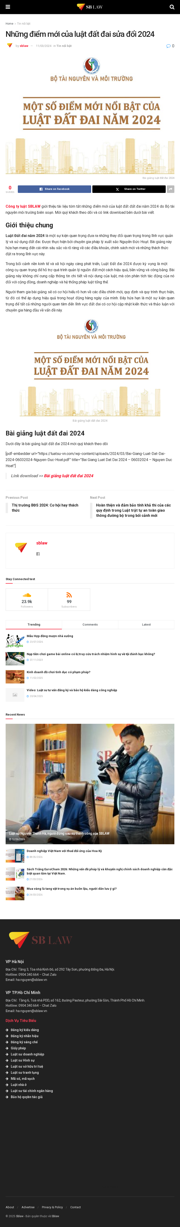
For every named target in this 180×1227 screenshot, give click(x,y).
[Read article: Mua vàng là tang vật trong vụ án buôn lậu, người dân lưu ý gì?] (15, 893)
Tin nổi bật (23, 23)
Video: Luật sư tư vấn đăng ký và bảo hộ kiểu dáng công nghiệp (72, 690)
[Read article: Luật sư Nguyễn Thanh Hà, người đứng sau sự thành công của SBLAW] (90, 784)
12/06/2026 (18, 839)
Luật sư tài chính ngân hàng (32, 1091)
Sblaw (19, 1216)
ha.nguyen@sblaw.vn (31, 980)
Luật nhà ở (18, 1085)
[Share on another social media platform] (170, 189)
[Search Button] (172, 7)
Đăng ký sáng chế (24, 1042)
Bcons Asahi (109, 1187)
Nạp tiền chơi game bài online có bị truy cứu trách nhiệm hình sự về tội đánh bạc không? (91, 654)
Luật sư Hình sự (23, 1060)
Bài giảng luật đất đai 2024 (68, 475)
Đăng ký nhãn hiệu (24, 1036)
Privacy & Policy (52, 1207)
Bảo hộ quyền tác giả (27, 1097)
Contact (75, 1207)
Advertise (28, 1207)
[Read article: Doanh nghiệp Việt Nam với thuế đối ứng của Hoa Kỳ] (15, 855)
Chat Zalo (49, 974)
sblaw (24, 46)
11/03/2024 (43, 46)
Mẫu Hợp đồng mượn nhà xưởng (50, 636)
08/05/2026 (35, 857)
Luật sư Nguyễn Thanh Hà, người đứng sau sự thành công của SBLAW (59, 833)
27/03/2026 (35, 879)
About (10, 1207)
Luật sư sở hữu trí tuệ (27, 1066)
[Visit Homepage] (89, 7)
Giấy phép (18, 1048)
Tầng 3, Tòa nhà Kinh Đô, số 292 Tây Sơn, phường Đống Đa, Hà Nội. (66, 969)
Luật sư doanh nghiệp (27, 1054)
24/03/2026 (35, 894)
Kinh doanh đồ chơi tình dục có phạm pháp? (58, 672)
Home (9, 23)
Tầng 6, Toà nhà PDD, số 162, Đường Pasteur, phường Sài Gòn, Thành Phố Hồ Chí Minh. (82, 1000)
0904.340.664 (29, 974)
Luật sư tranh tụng (25, 1072)
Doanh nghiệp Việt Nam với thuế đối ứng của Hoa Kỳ (64, 851)
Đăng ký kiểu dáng (25, 1030)
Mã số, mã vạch (23, 1079)
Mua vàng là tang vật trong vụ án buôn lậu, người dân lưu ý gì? (72, 888)
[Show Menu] (8, 7)
